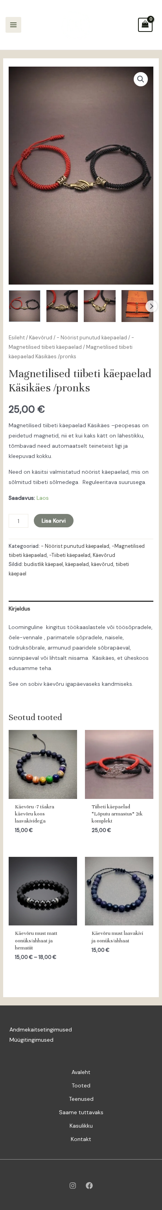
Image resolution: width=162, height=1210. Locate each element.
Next (151, 306)
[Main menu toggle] (13, 25)
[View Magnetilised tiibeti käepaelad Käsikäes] (24, 306)
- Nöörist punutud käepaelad (92, 337)
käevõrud (102, 564)
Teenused (81, 1098)
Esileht (17, 337)
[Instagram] (72, 1185)
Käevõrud (40, 337)
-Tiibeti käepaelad (69, 555)
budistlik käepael (43, 564)
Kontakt (81, 1139)
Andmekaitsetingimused (40, 1029)
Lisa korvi (54, 520)
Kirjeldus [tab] (19, 608)
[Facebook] (89, 1185)
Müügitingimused (31, 1039)
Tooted (81, 1085)
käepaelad (77, 564)
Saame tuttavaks (81, 1112)
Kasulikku (81, 1125)
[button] (141, 79)
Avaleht (81, 1072)
